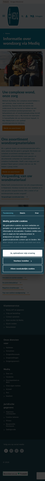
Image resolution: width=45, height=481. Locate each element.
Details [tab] (22, 213)
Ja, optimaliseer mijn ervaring (22, 253)
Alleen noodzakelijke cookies (22, 269)
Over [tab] (37, 213)
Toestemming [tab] (8, 213)
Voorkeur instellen (21, 261)
